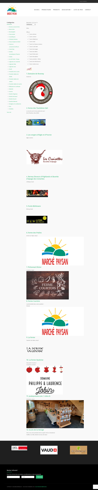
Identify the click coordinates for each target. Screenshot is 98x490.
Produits (56, 9)
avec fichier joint (34, 54)
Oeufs (10, 69)
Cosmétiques (12, 36)
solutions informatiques (41, 486)
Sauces (11, 91)
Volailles (11, 109)
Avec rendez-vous (34, 64)
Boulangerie (12, 32)
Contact (88, 9)
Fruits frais (11, 49)
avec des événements (35, 61)
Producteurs (46, 9)
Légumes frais (12, 64)
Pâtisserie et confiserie (14, 86)
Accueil (37, 9)
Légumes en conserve (14, 61)
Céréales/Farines (13, 39)
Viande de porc (13, 99)
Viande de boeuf (13, 96)
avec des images (34, 49)
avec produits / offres (35, 59)
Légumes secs (12, 66)
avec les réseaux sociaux (36, 44)
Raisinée (11, 89)
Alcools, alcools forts (14, 27)
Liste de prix (78, 9)
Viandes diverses (13, 101)
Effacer (28, 32)
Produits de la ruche (14, 71)
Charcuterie (12, 34)
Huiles (10, 56)
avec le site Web (34, 46)
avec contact (33, 36)
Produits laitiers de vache (15, 84)
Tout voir (9, 112)
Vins (10, 106)
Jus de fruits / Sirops (14, 59)
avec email (32, 41)
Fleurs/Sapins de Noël (14, 41)
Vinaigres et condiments (15, 104)
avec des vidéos (34, 51)
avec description (34, 56)
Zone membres (83, 1)
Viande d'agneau (13, 94)
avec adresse (33, 34)
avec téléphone (34, 39)
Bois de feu (12, 29)
